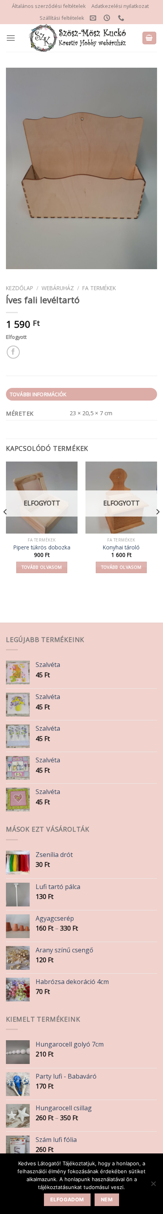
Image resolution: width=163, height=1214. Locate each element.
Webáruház (58, 288)
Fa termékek (99, 288)
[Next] (157, 527)
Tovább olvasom (42, 567)
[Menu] (10, 37)
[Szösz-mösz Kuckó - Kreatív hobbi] (78, 38)
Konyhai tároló (121, 547)
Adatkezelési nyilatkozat (120, 5)
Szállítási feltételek (62, 17)
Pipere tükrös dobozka (41, 547)
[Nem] (153, 1186)
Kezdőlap (19, 288)
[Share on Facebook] (13, 352)
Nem (107, 1200)
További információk (38, 394)
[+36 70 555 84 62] (122, 18)
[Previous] (5, 527)
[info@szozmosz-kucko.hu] (94, 18)
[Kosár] (149, 38)
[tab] (81, 394)
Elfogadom (67, 1200)
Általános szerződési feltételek (49, 5)
